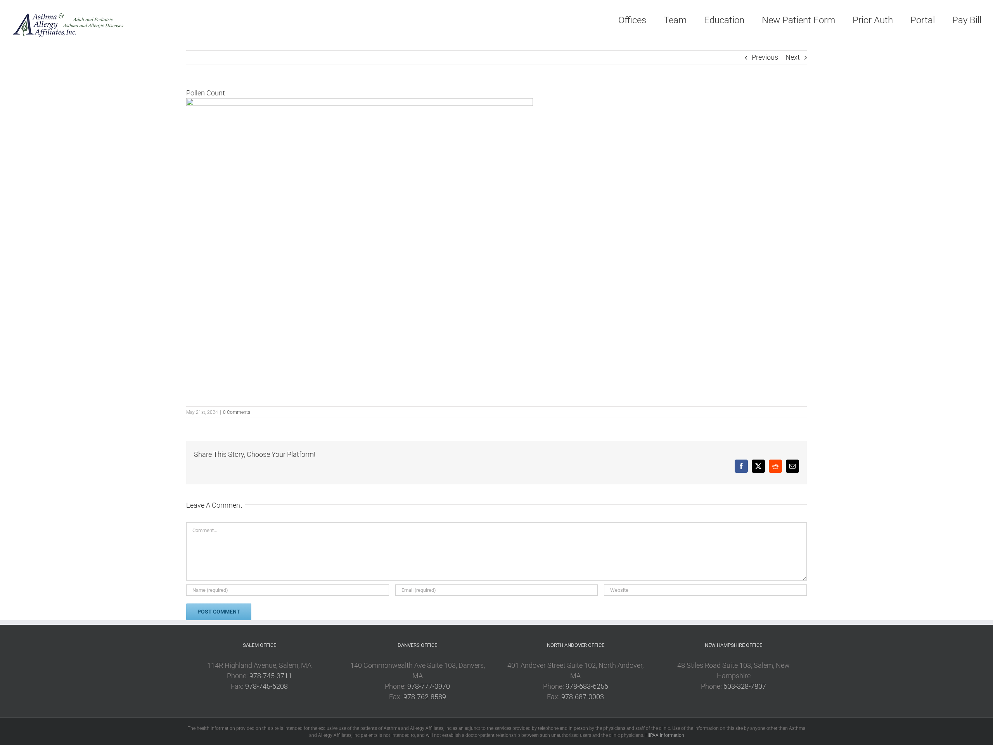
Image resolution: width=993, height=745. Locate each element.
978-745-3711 (270, 676)
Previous (765, 57)
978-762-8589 (424, 697)
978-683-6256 (587, 686)
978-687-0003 (582, 697)
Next (792, 57)
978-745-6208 (266, 686)
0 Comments (236, 412)
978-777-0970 (428, 686)
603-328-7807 (744, 686)
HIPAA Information (664, 735)
